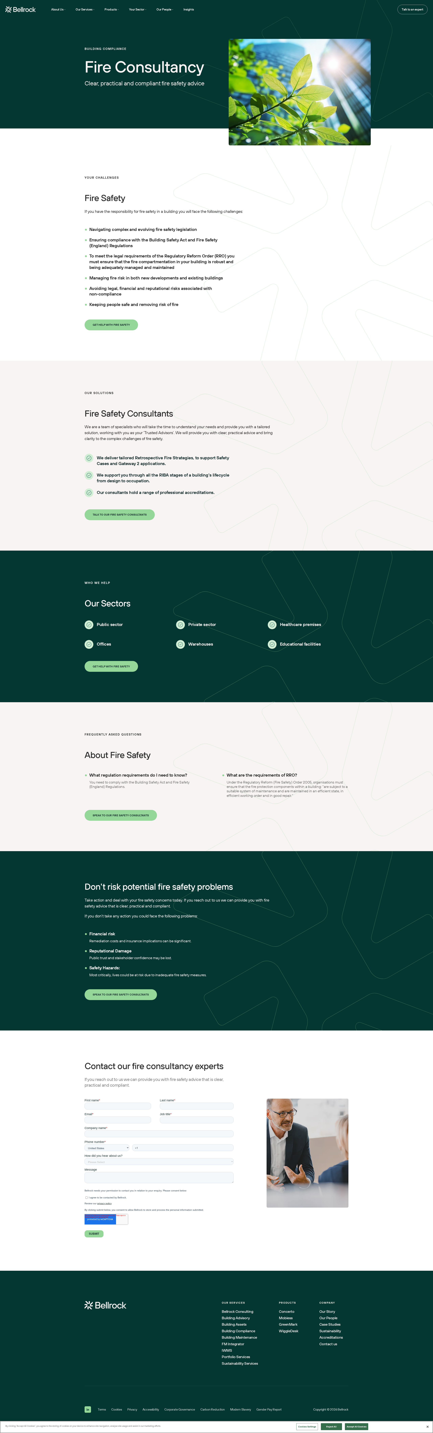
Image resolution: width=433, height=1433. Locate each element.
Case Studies (330, 1324)
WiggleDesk (288, 1331)
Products (111, 9)
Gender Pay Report (269, 1409)
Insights (189, 9)
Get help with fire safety (111, 324)
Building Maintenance (239, 1337)
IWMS (227, 1350)
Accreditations (331, 1337)
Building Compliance (238, 1331)
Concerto (286, 1311)
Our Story (327, 1311)
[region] (216, 1427)
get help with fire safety (111, 666)
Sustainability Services (240, 1363)
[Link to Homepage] (105, 1305)
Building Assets (234, 1324)
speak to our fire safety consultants (121, 815)
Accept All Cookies (356, 1426)
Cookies (116, 1409)
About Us (57, 9)
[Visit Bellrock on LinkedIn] (88, 1409)
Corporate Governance (179, 1409)
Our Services (84, 9)
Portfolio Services (236, 1357)
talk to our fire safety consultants (120, 514)
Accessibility (151, 1409)
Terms (102, 1409)
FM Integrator (233, 1344)
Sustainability (330, 1331)
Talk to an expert (412, 9)
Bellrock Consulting (237, 1311)
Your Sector (136, 9)
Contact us (328, 1344)
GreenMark (288, 1324)
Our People (163, 9)
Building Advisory (236, 1318)
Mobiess (286, 1318)
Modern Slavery (240, 1409)
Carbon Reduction (212, 1409)
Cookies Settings (307, 1426)
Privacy (132, 1409)
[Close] (427, 1426)
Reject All (331, 1426)
